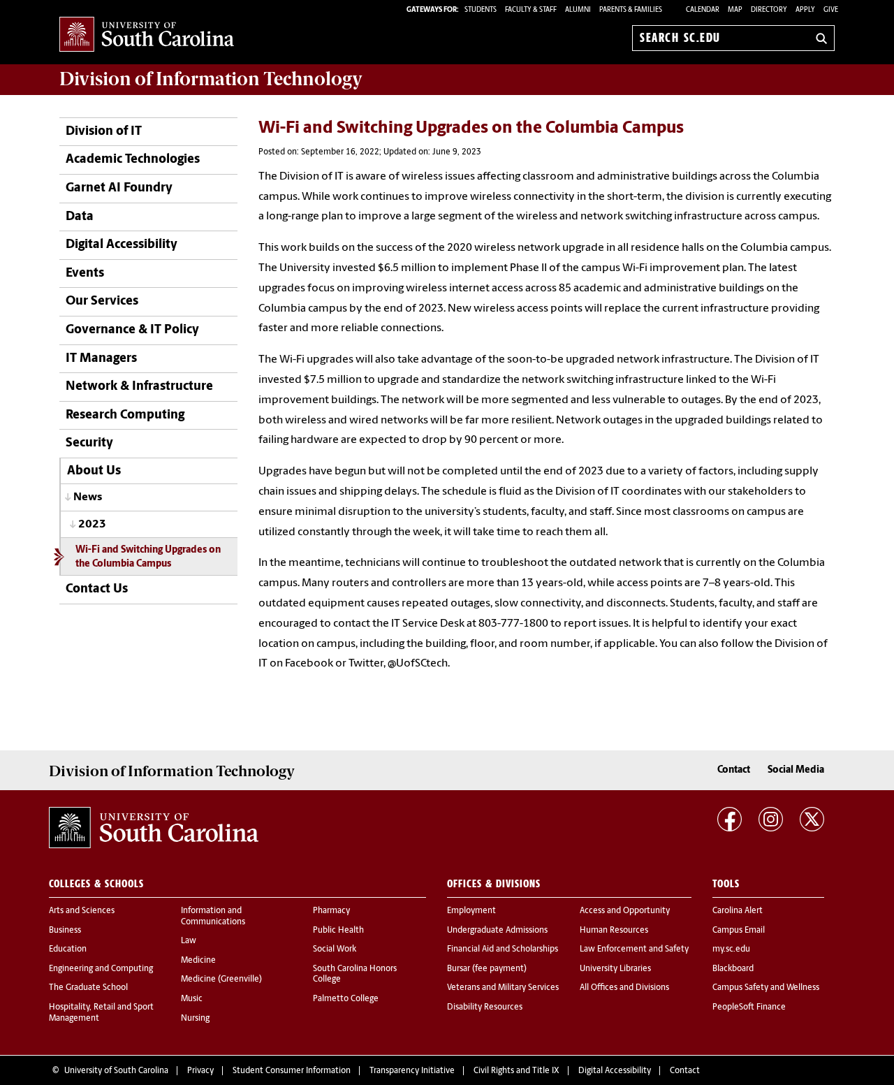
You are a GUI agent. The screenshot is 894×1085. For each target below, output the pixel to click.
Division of (210, 78)
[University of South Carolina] (153, 827)
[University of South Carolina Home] (146, 35)
